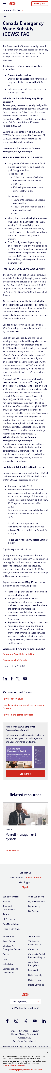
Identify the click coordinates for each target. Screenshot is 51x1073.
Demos (6, 954)
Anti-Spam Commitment (24, 1041)
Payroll (6, 901)
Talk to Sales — (25, 877)
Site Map (23, 1030)
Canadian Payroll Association (19, 654)
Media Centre (34, 984)
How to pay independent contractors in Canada (24, 707)
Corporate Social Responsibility (36, 956)
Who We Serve (36, 896)
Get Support (25, 882)
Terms (12, 1030)
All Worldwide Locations (24, 1008)
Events (6, 959)
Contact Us (25, 872)
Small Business (10, 941)
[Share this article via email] (25, 678)
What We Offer (11, 896)
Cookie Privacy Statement (14, 1065)
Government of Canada (15, 660)
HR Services (9, 919)
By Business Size (36, 901)
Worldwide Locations (33, 943)
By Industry (34, 906)
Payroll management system (18, 714)
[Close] (47, 1052)
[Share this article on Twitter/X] (17, 678)
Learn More (26, 773)
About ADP (34, 936)
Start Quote (39, 3)
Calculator (8, 963)
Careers (32, 949)
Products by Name (12, 928)
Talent (6, 914)
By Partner (33, 911)
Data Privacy (34, 979)
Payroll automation (13, 698)
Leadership (33, 970)
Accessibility (24, 1037)
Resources (8, 936)
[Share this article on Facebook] (11, 678)
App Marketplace (11, 924)
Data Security (35, 975)
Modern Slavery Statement (24, 1034)
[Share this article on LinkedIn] (5, 678)
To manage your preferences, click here (25, 1069)
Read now (11, 850)
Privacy (36, 1030)
